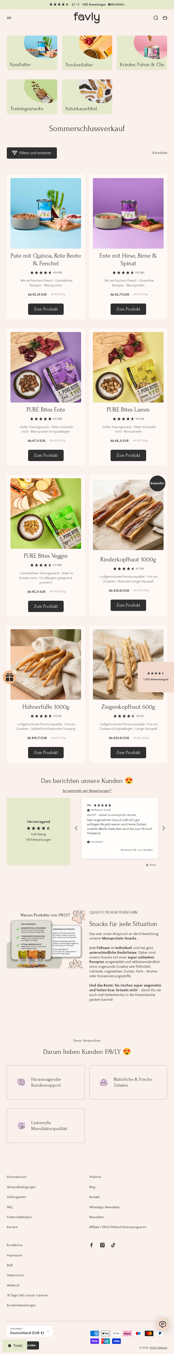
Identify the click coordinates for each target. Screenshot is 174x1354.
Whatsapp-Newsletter (104, 1207)
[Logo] (87, 18)
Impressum (14, 1255)
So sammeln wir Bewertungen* (87, 791)
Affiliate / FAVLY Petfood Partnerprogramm (117, 1227)
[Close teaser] (17, 669)
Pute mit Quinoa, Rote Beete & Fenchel (46, 259)
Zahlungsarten (16, 1197)
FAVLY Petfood (158, 1347)
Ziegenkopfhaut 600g (128, 706)
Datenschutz (15, 1275)
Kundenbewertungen (21, 1305)
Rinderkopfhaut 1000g (128, 559)
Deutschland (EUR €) (27, 1333)
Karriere (12, 1227)
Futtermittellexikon (19, 1217)
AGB (10, 1265)
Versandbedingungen (21, 1187)
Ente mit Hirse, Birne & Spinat (128, 259)
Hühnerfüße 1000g (45, 706)
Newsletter (96, 1217)
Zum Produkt (46, 309)
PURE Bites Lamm (128, 409)
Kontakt (94, 1197)
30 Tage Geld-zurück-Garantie (27, 1295)
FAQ (10, 1207)
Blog (92, 1187)
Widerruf (13, 1285)
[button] (165, 18)
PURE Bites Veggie (46, 555)
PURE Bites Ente (46, 409)
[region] (119, 828)
